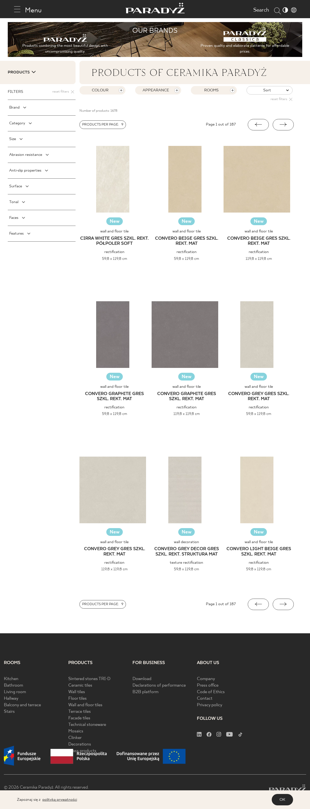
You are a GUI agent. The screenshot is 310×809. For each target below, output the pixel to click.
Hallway (11, 698)
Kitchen (11, 679)
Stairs (9, 711)
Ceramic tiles (80, 685)
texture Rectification (186, 562)
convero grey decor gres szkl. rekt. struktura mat (186, 552)
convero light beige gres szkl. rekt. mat (258, 552)
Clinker (75, 737)
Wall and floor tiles (85, 705)
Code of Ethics (211, 692)
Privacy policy (209, 705)
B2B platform (145, 692)
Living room (15, 692)
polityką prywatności (59, 799)
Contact (204, 698)
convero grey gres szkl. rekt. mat (258, 396)
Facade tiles (79, 718)
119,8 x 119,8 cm (259, 258)
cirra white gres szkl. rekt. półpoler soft (114, 241)
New (114, 221)
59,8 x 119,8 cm (114, 258)
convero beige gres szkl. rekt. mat (186, 241)
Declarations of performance (159, 685)
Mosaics (75, 731)
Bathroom (13, 685)
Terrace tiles (79, 711)
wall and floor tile (114, 231)
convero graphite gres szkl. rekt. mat (114, 396)
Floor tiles (77, 698)
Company (206, 679)
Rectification (114, 252)
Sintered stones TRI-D (89, 679)
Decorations (79, 744)
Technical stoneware (87, 724)
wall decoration (186, 542)
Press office (207, 685)
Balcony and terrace (22, 705)
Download (141, 679)
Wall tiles (76, 692)
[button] (258, 124)
